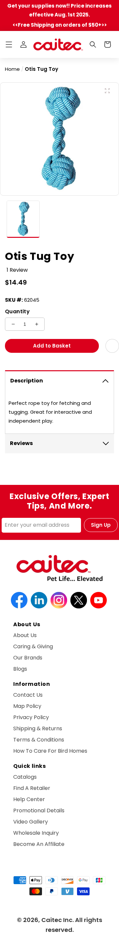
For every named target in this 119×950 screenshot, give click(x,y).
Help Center (29, 799)
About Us (25, 635)
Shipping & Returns (37, 728)
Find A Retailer (31, 788)
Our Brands (27, 657)
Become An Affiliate (38, 844)
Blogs (20, 669)
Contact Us (28, 695)
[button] (9, 44)
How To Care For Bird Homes (50, 751)
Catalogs (25, 777)
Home (12, 69)
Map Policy (27, 706)
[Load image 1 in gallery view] (23, 219)
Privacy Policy (31, 717)
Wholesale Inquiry (36, 833)
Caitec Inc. (57, 920)
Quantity (17, 311)
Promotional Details (38, 810)
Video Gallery (30, 821)
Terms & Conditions (38, 739)
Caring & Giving (33, 646)
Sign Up (101, 524)
